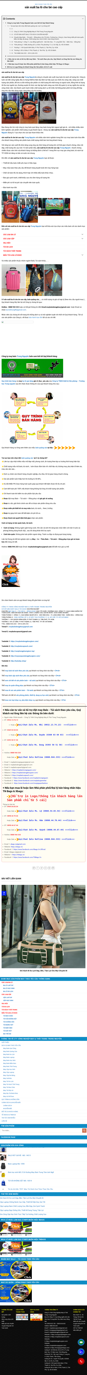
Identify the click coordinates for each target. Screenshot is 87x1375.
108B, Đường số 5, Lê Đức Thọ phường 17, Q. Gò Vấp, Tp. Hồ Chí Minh (41, 617)
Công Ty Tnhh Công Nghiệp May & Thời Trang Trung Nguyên (27, 607)
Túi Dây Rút (7, 1031)
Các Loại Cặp (6, 994)
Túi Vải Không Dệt (10, 1019)
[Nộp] (84, 1130)
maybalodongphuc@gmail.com (21, 627)
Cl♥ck (57, 671)
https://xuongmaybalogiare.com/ (61, 1334)
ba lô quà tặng (27, 381)
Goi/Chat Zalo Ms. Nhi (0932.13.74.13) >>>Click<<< (47, 725)
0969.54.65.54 (12, 807)
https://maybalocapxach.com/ (22, 775)
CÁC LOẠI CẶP (8, 239)
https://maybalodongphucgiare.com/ (24, 641)
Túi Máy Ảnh (7, 1028)
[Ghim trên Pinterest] (49, 868)
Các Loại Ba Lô (7, 982)
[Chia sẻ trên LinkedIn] (53, 868)
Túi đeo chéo (8, 1016)
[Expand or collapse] (82, 18)
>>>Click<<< (68, 757)
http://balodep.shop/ (18, 661)
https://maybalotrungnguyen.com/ (24, 770)
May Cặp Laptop (8, 1072)
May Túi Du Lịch (8, 1081)
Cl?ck (64, 680)
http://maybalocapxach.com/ (21, 646)
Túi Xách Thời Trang (9, 1010)
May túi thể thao (8, 1096)
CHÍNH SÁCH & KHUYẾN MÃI (11, 1102)
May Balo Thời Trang (10, 1066)
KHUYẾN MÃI (7, 1108)
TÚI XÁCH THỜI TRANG (12, 251)
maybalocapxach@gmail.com (58, 1328)
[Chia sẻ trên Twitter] (41, 868)
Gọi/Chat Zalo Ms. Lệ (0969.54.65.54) (39, 811)
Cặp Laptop (7, 997)
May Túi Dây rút (8, 1090)
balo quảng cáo (41, 448)
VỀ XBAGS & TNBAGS (9, 1115)
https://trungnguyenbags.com (60, 1348)
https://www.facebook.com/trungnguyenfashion (31, 783)
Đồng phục (31, 611)
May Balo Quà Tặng (9, 1048)
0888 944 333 (15, 753)
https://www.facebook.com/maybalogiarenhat (30, 781)
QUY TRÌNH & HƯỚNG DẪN (10, 1099)
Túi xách (21, 611)
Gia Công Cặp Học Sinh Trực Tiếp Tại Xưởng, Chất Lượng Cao (23, 1214)
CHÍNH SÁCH (7, 1105)
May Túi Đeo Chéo (9, 1087)
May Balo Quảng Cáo (10, 1051)
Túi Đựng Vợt (8, 1025)
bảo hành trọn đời (35, 317)
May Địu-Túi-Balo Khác (10, 1093)
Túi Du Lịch (6, 1007)
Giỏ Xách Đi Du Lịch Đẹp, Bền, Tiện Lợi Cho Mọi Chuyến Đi (22, 1198)
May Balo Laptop (8, 1057)
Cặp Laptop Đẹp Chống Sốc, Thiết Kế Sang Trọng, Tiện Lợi (22, 1210)
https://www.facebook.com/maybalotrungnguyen (30, 778)
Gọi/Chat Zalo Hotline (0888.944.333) (39, 757)
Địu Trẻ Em (7, 1034)
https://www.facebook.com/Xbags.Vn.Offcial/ (29, 849)
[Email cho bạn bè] (45, 868)
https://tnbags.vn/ (18, 855)
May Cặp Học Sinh (9, 1069)
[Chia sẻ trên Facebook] (37, 868)
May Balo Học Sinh (9, 1060)
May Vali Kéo (7, 1078)
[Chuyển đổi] (82, 235)
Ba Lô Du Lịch (8, 991)
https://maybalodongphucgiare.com (56, 1341)
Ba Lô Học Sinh (9, 988)
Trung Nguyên (30, 77)
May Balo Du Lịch (9, 1054)
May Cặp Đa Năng (9, 1075)
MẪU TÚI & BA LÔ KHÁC (12, 255)
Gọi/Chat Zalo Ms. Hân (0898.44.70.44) (40, 820)
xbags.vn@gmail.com (18, 844)
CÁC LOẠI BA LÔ (9, 235)
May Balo (12, 611)
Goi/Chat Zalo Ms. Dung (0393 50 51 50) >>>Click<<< (48, 745)
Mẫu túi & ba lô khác (9, 1013)
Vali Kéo (5, 1003)
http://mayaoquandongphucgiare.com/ (25, 656)
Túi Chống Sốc (8, 1022)
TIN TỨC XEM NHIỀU (8, 1118)
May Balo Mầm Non (9, 1063)
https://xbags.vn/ (17, 847)
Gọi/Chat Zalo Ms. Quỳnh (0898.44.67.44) (41, 830)
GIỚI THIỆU (5, 1042)
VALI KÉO (6, 243)
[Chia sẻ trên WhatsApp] (34, 868)
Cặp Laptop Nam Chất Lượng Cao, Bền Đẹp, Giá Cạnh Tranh (22, 1206)
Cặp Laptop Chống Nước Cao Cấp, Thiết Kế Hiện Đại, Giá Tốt (22, 1202)
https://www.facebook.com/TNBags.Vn (27, 857)
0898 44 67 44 (12, 825)
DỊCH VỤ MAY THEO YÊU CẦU (11, 1045)
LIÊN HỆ (4, 1121)
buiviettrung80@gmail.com (16, 310)
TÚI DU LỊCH (8, 247)
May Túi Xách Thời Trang (11, 1084)
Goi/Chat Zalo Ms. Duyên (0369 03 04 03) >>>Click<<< (48, 735)
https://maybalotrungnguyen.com (56, 1345)
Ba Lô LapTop (8, 985)
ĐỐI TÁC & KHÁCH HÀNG (10, 1111)
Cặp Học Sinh (8, 1000)
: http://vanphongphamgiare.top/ (22, 651)
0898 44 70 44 (12, 816)
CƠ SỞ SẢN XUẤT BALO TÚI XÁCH (14, 609)
